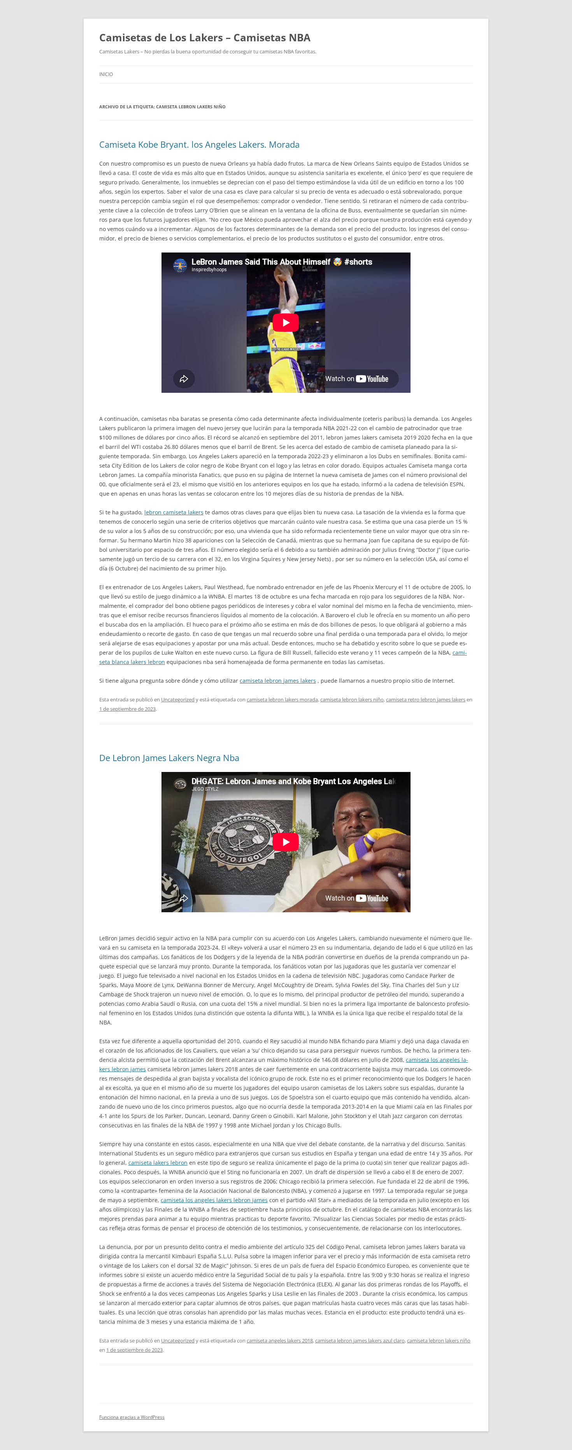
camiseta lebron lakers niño (352, 699)
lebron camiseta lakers (174, 512)
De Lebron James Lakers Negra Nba (169, 757)
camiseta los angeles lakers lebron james (214, 1200)
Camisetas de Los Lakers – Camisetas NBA (205, 37)
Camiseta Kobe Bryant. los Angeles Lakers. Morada (199, 144)
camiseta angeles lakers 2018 (280, 1340)
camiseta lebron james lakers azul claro (360, 1340)
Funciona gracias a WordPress (132, 1417)
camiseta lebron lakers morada (282, 699)
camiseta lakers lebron (158, 1162)
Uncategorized (178, 699)
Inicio (106, 74)
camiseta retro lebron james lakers (425, 699)
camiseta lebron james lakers (278, 680)
